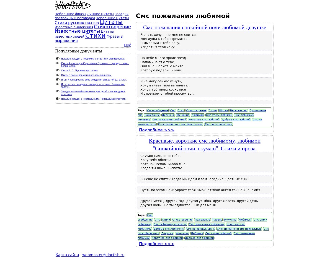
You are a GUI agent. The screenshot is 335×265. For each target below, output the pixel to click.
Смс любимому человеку (170, 224)
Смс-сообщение (157, 110)
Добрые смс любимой (236, 119)
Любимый (245, 219)
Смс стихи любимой (219, 115)
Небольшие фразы (70, 14)
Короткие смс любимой (203, 119)
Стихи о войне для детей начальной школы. (86, 75)
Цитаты (111, 22)
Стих (181, 110)
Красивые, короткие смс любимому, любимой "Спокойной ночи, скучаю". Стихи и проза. (204, 144)
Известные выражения (74, 27)
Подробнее (156, 129)
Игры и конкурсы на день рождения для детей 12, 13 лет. (94, 79)
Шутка (223, 110)
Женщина (182, 115)
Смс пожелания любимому (206, 224)
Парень (217, 219)
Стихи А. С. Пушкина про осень (79, 70)
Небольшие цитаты (112, 18)
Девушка (168, 115)
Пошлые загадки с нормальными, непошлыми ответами (93, 98)
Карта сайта (67, 255)
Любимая (198, 115)
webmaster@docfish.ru (103, 255)
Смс (172, 110)
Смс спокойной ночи (218, 124)
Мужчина (230, 219)
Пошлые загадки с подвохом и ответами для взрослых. (93, 58)
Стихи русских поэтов (77, 22)
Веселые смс (238, 110)
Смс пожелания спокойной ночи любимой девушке (204, 27)
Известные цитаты (77, 31)
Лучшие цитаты (100, 14)
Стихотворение (196, 110)
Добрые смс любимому (169, 228)
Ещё (127, 45)
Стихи (213, 110)
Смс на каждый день (200, 228)
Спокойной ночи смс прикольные (180, 124)
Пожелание (152, 115)
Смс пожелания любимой (169, 119)
